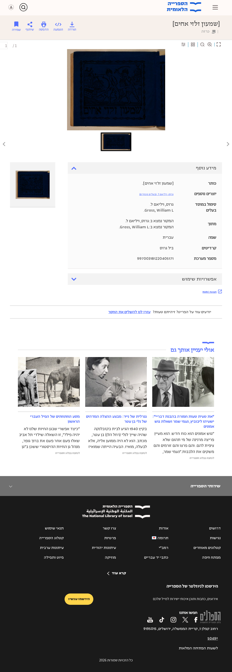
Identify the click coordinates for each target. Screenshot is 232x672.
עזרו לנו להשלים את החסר (129, 312)
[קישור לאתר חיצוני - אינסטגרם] (173, 619)
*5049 (213, 638)
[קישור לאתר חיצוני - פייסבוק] (195, 619)
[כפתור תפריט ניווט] (215, 7)
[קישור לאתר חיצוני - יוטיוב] (150, 619)
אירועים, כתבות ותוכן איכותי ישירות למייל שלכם (185, 598)
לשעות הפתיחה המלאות (198, 648)
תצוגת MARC (210, 291)
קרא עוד (119, 573)
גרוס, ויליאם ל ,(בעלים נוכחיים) (156, 194)
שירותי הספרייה (205, 486)
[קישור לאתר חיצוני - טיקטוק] (161, 619)
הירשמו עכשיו (79, 599)
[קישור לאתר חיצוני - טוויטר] (185, 619)
